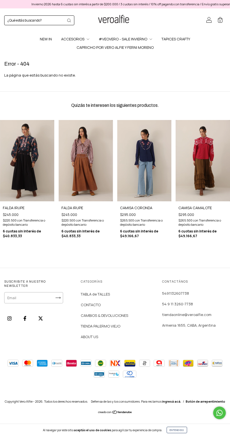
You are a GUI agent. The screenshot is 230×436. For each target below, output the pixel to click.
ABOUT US (89, 336)
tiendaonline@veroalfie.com (186, 314)
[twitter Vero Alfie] (40, 318)
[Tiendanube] (115, 412)
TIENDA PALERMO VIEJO (100, 326)
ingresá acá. (171, 401)
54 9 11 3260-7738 (177, 303)
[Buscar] (69, 20)
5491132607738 (175, 293)
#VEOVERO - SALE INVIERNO (123, 38)
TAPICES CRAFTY (176, 38)
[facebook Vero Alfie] (25, 318)
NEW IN (46, 38)
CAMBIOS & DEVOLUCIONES (104, 315)
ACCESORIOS (73, 38)
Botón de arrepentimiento (205, 401)
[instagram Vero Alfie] (9, 318)
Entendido (177, 430)
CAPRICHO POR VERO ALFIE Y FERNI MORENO (115, 47)
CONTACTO (91, 304)
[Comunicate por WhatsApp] (219, 413)
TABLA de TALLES (95, 294)
